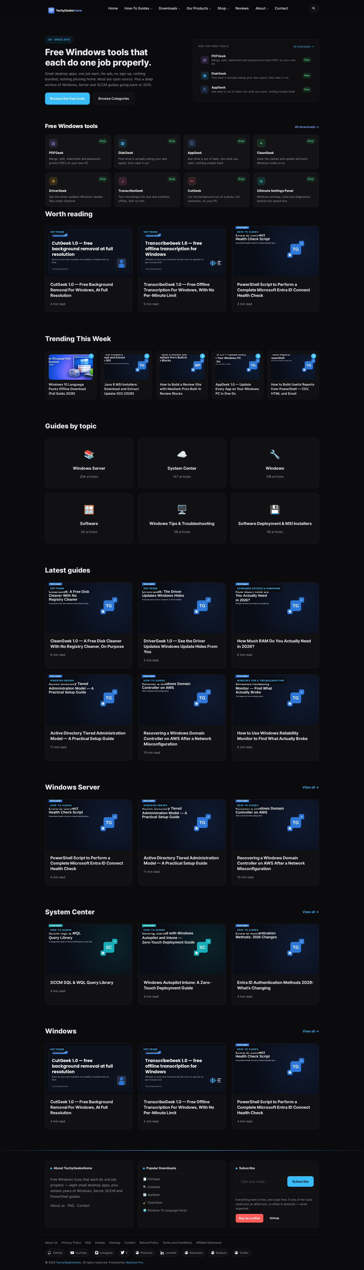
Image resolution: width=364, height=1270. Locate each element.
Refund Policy (149, 1242)
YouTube (78, 1254)
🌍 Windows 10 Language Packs (165, 1210)
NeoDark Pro (134, 1262)
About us (57, 1205)
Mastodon (193, 1254)
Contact (281, 8)
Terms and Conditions (177, 1242)
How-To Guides (136, 8)
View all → (310, 787)
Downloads (168, 8)
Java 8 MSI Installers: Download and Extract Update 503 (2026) (121, 389)
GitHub (274, 1218)
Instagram (104, 1254)
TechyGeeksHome (73, 11)
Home (113, 8)
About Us (51, 1242)
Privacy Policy (71, 1242)
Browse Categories (113, 98)
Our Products (197, 8)
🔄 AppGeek (151, 1194)
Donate (100, 1242)
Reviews (242, 8)
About (260, 8)
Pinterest (144, 1254)
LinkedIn (168, 1254)
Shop (222, 8)
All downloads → (303, 46)
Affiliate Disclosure (209, 1242)
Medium (218, 1254)
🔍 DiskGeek (151, 1187)
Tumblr (241, 1254)
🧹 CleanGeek (152, 1202)
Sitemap (114, 1242)
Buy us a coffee (249, 1218)
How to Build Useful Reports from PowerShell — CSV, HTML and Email (292, 389)
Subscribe (300, 1181)
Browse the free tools (67, 98)
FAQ (71, 1205)
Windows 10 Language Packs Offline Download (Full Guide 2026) (67, 389)
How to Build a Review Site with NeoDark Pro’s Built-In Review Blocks (180, 389)
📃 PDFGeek (151, 1179)
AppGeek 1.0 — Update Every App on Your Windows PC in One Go (237, 389)
